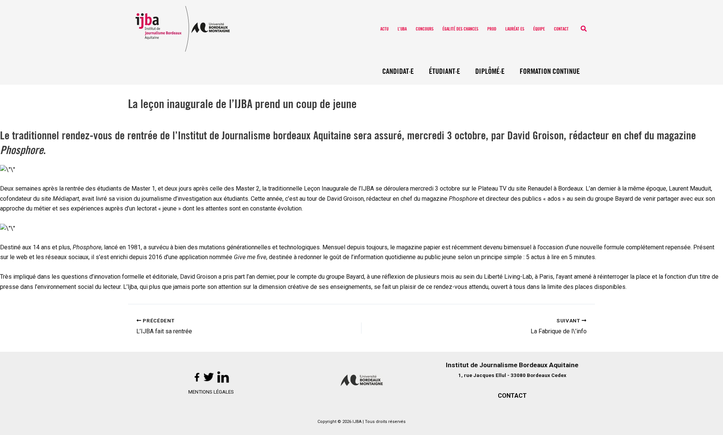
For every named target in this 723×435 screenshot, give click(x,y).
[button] (584, 29)
